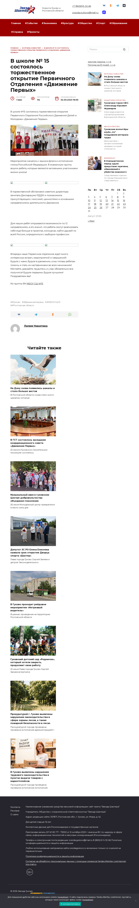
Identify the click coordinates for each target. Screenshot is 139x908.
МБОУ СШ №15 (35, 283)
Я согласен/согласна (70, 904)
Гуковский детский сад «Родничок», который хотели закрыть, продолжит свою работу (32, 662)
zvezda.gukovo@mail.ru (85, 12)
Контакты (15, 807)
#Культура (67, 23)
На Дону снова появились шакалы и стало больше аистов (32, 389)
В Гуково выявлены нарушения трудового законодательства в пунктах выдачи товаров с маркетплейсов (29, 776)
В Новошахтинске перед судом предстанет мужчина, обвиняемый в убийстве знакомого (116, 166)
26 (101, 207)
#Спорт (100, 23)
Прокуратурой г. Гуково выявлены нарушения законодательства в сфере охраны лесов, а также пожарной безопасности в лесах (31, 719)
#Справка (17, 32)
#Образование (118, 23)
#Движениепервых (33, 302)
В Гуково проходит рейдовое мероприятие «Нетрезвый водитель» (28, 607)
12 (101, 200)
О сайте (14, 814)
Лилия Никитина (36, 326)
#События (31, 23)
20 (107, 204)
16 (124, 200)
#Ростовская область (23, 305)
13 (107, 200)
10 (89, 200)
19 (101, 204)
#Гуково (16, 302)
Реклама (14, 811)
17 (89, 204)
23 (124, 204)
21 (112, 204)
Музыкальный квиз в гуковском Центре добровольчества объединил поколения (29, 497)
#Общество (85, 23)
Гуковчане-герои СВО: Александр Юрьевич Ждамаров (116, 106)
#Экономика (49, 23)
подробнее (63, 897)
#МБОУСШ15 (53, 302)
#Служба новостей (24, 150)
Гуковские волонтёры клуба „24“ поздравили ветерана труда (116, 133)
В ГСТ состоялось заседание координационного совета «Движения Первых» (28, 443)
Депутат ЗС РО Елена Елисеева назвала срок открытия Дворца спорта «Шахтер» (29, 552)
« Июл (91, 221)
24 (89, 207)
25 (95, 207)
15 (118, 200)
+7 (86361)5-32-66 (81, 6)
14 (112, 200)
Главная (16, 23)
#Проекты (33, 32)
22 (118, 204)
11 (95, 200)
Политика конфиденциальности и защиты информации (55, 856)
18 (95, 204)
